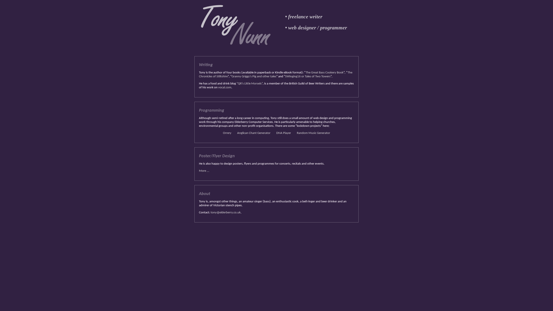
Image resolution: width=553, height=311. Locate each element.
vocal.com (224, 87)
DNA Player (283, 133)
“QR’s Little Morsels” (250, 83)
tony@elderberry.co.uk (226, 212)
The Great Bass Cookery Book (324, 72)
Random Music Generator (313, 133)
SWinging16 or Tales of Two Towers (308, 76)
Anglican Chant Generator (253, 133)
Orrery (227, 133)
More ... (204, 171)
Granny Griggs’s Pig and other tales (254, 76)
